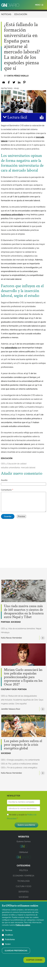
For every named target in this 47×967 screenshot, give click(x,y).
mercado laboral (28, 467)
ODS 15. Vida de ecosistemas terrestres (18, 628)
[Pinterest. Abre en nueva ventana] (24, 82)
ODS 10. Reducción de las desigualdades (19, 696)
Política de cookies (23, 925)
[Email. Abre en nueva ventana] (3, 82)
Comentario (6, 490)
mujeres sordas (7, 704)
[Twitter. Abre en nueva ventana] (14, 82)
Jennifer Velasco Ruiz (10, 709)
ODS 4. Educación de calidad (13, 464)
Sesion (8, 944)
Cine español (21, 704)
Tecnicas (8, 930)
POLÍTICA (23, 870)
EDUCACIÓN (20, 14)
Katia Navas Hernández (11, 638)
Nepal (38, 628)
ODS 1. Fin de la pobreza (11, 767)
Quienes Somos (24, 841)
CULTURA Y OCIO (9, 689)
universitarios (11, 348)
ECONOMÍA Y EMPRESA (23, 876)
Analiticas (9, 935)
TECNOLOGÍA (23, 881)
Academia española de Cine (25, 700)
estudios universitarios (10, 467)
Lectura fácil (17, 117)
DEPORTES (24, 892)
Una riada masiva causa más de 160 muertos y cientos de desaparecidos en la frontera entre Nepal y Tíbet (24, 611)
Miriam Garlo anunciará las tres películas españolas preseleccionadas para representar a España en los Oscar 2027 (23, 677)
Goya (41, 700)
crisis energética (30, 767)
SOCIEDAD (16, 622)
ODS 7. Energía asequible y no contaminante (20, 760)
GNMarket (23, 852)
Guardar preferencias (16, 951)
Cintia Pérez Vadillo (18, 76)
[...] (23, 847)
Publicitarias (10, 939)
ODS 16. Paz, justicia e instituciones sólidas (19, 764)
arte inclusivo (6, 700)
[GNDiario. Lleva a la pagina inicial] (10, 5)
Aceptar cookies (34, 960)
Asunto (4, 480)
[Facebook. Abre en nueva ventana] (8, 82)
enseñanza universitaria (12, 214)
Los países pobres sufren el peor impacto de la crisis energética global (23, 744)
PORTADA (5, 622)
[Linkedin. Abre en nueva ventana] (19, 82)
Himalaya (5, 632)
